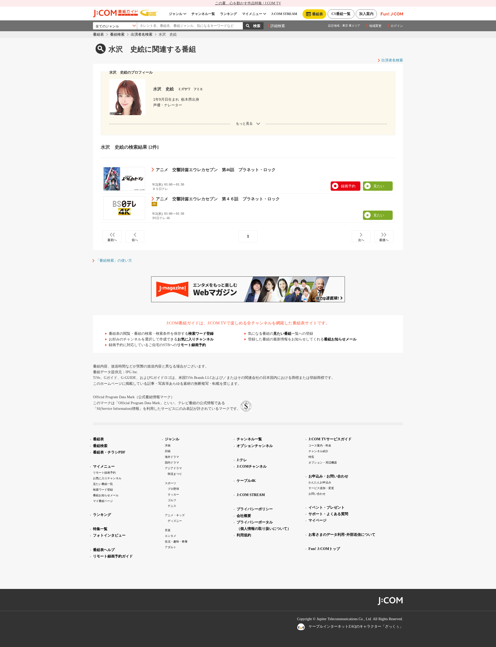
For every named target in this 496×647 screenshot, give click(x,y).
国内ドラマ (172, 462)
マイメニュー (252, 14)
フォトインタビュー (109, 535)
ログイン (397, 26)
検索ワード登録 (201, 334)
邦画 (168, 451)
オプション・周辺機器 (322, 462)
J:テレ (242, 460)
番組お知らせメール (340, 339)
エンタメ (170, 535)
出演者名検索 (141, 34)
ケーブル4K (246, 481)
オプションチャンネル (255, 446)
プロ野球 (173, 488)
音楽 (168, 530)
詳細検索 (277, 26)
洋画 (168, 445)
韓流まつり (175, 473)
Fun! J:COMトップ (324, 549)
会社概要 (244, 516)
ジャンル (175, 14)
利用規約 (244, 535)
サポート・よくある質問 (328, 514)
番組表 (98, 34)
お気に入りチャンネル (195, 339)
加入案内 (366, 14)
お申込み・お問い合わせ (328, 476)
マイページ (317, 520)
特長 (311, 456)
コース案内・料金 (319, 445)
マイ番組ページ (103, 500)
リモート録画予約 (191, 345)
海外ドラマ (172, 456)
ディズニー (175, 520)
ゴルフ (172, 500)
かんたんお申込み (319, 482)
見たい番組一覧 (103, 483)
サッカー (173, 494)
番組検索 (117, 34)
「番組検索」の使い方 (114, 260)
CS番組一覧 (341, 14)
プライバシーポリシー (255, 509)
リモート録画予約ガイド (113, 556)
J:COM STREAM (284, 14)
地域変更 (375, 26)
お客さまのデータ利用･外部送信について (341, 535)
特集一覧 (100, 529)
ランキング (228, 14)
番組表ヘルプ (104, 550)
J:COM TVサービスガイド (330, 439)
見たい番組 (282, 334)
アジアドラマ (173, 468)
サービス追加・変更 (321, 488)
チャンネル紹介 (318, 451)
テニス (172, 505)
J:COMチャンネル (252, 466)
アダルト (170, 547)
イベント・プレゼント (326, 507)
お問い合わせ (317, 493)
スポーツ (170, 483)
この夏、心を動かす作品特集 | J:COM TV (248, 3)
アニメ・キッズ (175, 515)
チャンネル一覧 (203, 14)
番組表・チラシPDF (109, 452)
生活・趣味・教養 (176, 541)
